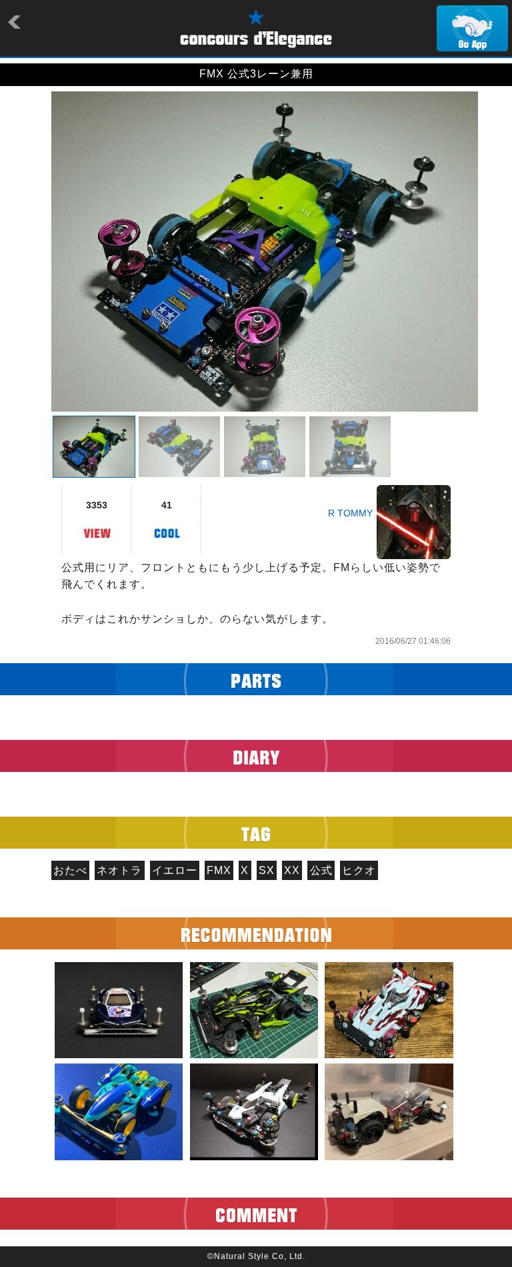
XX (292, 870)
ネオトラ (119, 870)
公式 (321, 870)
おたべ (70, 870)
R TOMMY (350, 513)
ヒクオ (359, 870)
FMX (219, 870)
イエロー (174, 870)
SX (267, 870)
